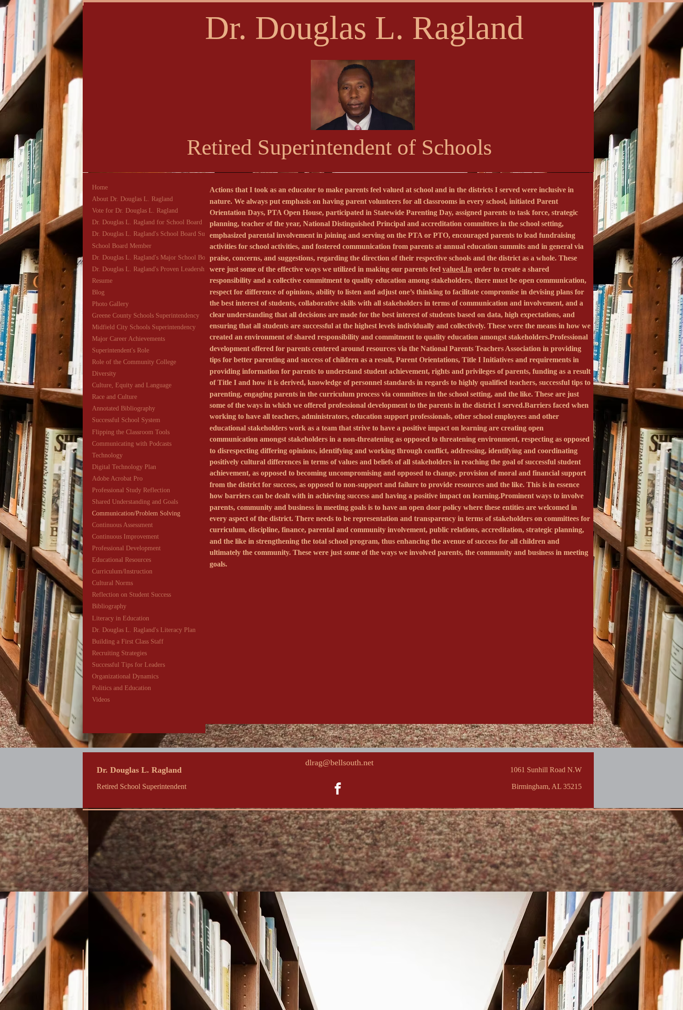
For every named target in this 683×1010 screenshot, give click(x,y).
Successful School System (126, 420)
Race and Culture (114, 396)
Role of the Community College (134, 361)
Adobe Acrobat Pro (117, 478)
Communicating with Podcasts (131, 443)
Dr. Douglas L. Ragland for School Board (147, 222)
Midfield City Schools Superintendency (144, 327)
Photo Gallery (110, 303)
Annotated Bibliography (123, 408)
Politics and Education (121, 687)
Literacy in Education (120, 618)
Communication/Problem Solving (136, 513)
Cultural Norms (112, 583)
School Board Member (121, 245)
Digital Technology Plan (124, 466)
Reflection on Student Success (131, 594)
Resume (102, 280)
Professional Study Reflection (131, 490)
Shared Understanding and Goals (135, 501)
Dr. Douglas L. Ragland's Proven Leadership (151, 269)
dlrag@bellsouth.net (339, 762)
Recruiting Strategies (119, 653)
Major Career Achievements (128, 338)
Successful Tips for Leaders (128, 664)
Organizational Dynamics (125, 676)
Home (100, 187)
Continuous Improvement (125, 536)
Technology (107, 455)
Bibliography (109, 606)
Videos (101, 699)
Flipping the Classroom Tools (131, 432)
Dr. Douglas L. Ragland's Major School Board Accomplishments (177, 257)
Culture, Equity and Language (131, 385)
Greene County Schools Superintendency (145, 315)
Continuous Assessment (122, 524)
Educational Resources (121, 559)
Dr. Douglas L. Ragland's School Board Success (155, 233)
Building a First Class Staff (128, 641)
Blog (98, 292)
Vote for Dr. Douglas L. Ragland (135, 210)
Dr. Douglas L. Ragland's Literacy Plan (144, 629)
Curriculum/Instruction (122, 571)
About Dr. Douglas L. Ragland (132, 198)
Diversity (104, 373)
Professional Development (126, 548)
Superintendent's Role (120, 350)
